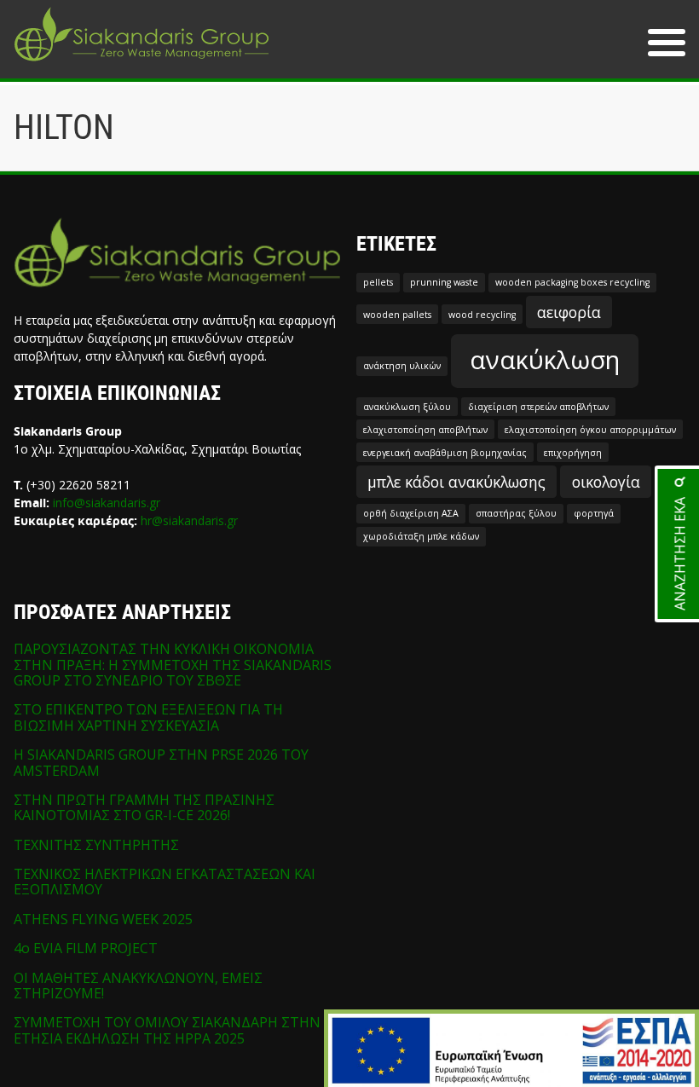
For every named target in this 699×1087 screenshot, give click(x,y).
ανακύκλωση (545, 360)
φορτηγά (594, 513)
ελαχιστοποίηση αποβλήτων (425, 430)
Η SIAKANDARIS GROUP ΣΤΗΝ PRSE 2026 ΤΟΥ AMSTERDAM (161, 762)
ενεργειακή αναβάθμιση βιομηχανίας (445, 453)
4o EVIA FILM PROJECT (86, 948)
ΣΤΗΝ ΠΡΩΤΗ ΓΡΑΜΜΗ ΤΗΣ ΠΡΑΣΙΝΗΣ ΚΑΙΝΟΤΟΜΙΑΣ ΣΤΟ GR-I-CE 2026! (144, 807)
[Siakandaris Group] (141, 63)
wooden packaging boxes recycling (572, 282)
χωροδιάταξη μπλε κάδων (421, 536)
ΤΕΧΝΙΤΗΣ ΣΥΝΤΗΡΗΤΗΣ (96, 844)
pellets (378, 282)
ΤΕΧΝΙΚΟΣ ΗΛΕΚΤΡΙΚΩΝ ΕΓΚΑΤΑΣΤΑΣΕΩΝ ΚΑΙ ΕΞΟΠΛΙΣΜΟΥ (164, 881)
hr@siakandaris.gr (189, 520)
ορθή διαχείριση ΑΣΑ (411, 513)
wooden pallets (397, 315)
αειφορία (569, 312)
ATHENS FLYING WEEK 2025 (103, 919)
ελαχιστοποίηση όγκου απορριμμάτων (590, 430)
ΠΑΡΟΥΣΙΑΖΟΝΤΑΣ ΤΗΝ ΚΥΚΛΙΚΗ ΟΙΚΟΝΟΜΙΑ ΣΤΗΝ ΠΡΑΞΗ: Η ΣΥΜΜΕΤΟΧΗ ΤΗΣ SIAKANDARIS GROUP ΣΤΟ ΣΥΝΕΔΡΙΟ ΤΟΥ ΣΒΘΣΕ (173, 664)
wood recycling (482, 315)
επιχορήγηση (573, 453)
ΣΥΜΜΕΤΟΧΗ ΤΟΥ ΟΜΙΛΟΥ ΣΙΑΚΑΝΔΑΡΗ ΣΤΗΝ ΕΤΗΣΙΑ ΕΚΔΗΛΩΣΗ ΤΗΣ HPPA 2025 (167, 1030)
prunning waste (444, 282)
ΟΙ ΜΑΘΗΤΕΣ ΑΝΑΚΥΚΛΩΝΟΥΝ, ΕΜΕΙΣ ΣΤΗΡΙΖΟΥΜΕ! (138, 985)
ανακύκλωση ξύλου (407, 407)
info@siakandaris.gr (106, 502)
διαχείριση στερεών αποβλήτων (538, 407)
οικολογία (606, 481)
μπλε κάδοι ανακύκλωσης (456, 481)
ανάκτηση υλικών (402, 366)
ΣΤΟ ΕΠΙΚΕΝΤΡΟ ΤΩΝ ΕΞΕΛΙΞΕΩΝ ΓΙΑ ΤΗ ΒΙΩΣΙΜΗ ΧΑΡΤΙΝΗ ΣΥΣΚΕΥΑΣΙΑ (148, 717)
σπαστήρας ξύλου (516, 513)
